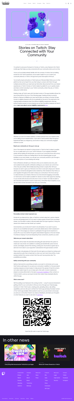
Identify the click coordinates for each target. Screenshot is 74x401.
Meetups (29, 385)
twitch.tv (20, 385)
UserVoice (40, 295)
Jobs (28, 375)
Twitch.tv (48, 3)
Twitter (64, 375)
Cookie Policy (22, 398)
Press (37, 377)
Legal (55, 375)
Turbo (46, 380)
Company (39, 3)
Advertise (20, 383)
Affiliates (31, 398)
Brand (28, 380)
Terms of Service (5, 398)
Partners (27, 398)
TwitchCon (29, 383)
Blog (44, 3)
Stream (29, 3)
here (46, 105)
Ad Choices (17, 398)
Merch (28, 377)
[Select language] (68, 3)
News (37, 375)
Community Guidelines (43, 272)
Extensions (47, 385)
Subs (46, 377)
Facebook (65, 377)
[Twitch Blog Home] (5, 3)
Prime (46, 383)
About (25, 3)
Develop (20, 380)
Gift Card (47, 388)
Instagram (65, 380)
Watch (34, 3)
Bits (46, 375)
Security (56, 380)
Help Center (57, 377)
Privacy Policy (11, 398)
